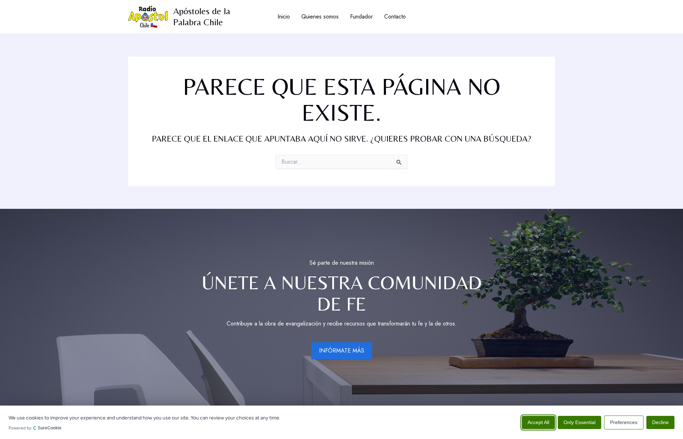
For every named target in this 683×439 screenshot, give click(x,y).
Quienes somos (320, 16)
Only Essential (579, 422)
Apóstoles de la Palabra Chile (201, 16)
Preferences (623, 422)
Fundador (361, 16)
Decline (660, 422)
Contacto (395, 16)
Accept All (538, 422)
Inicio (283, 16)
